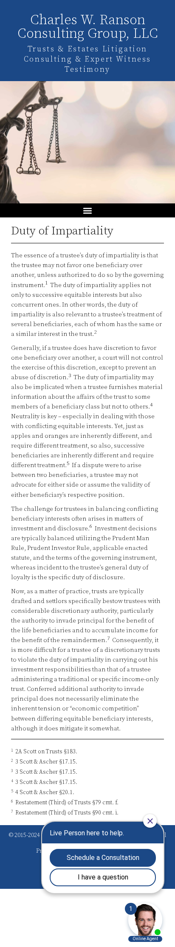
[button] (88, 210)
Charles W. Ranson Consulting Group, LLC (87, 27)
